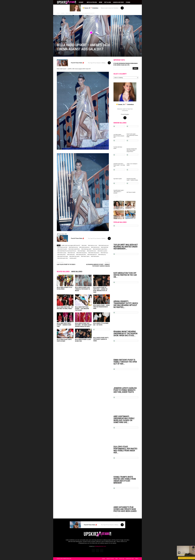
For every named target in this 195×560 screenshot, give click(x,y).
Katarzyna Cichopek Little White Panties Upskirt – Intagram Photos (132, 150)
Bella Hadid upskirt (95, 256)
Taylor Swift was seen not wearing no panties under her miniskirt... (125, 247)
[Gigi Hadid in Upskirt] (119, 173)
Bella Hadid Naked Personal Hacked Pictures (67, 250)
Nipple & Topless (92, 2)
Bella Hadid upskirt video (63, 258)
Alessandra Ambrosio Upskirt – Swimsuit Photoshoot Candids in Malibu (98, 265)
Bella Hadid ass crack (92, 245)
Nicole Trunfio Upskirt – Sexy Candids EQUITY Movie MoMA (132, 135)
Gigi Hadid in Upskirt (117, 178)
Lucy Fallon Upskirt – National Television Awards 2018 (118, 136)
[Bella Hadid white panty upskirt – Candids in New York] (65, 317)
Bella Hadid (84, 245)
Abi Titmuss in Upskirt (131, 192)
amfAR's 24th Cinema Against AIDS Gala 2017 (70, 245)
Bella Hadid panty (71, 254)
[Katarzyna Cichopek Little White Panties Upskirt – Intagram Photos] (132, 144)
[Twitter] (97, 550)
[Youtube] (101, 550)
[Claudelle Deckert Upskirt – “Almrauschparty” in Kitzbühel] (119, 185)
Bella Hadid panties (62, 254)
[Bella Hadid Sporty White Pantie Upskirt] (65, 333)
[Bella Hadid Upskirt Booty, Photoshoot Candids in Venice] (101, 332)
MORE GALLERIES (76, 271)
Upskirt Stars (63, 41)
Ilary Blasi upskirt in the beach (66, 264)
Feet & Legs (107, 2)
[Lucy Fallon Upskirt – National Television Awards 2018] (119, 129)
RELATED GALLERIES (63, 271)
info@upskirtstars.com (100, 546)
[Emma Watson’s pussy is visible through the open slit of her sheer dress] (125, 349)
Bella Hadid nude (71, 252)
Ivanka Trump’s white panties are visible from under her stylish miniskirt (124, 480)
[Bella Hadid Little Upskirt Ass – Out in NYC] (101, 317)
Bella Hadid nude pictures (93, 252)
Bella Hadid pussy (102, 254)
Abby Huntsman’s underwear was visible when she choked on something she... (123, 419)
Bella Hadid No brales (91, 250)
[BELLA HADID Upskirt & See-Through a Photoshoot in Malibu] (83, 280)
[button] (136, 2)
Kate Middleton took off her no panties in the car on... (125, 275)
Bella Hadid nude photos (82, 252)
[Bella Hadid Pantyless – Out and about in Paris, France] (65, 300)
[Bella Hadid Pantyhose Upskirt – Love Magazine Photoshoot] (83, 300)
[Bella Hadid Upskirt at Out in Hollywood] (65, 280)
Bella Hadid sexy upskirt (74, 256)
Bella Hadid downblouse (84, 247)
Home (58, 13)
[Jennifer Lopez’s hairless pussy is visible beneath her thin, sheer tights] (125, 377)
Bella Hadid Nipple (81, 250)
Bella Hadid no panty (62, 252)
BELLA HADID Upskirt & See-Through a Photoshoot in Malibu (82, 289)
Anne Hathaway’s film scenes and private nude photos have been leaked (125, 509)
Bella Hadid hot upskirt (62, 249)
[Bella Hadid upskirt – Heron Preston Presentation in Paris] (101, 299)
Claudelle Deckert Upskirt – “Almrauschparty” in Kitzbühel (118, 192)
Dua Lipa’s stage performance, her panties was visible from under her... (125, 450)
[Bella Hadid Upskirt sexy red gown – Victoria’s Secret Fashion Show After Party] (83, 317)
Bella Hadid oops (104, 252)
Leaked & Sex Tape (118, 2)
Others (128, 2)
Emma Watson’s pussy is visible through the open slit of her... (125, 362)
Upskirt (81, 2)
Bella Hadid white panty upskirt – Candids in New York (64, 325)
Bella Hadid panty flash (81, 254)
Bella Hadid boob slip (73, 247)
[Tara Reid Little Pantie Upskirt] (119, 143)
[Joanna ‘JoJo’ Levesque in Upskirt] (132, 158)
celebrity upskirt (73, 258)
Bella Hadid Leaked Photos (74, 249)
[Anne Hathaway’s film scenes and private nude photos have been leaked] (125, 496)
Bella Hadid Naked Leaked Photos (100, 249)
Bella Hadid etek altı (95, 247)
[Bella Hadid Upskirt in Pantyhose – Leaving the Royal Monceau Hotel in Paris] (101, 280)
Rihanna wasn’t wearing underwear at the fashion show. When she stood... (125, 333)
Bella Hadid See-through (63, 256)
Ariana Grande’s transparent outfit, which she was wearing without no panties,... (125, 304)
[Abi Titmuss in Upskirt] (132, 186)
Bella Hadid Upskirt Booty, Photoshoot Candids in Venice (101, 339)
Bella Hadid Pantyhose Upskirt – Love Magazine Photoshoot (82, 308)
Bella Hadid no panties (102, 250)
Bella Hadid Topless (85, 256)
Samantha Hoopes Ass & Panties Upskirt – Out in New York (119, 165)
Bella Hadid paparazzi (92, 254)
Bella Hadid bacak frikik (62, 247)
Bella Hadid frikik (104, 247)
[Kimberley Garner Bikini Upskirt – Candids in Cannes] (132, 173)
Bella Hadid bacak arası (104, 245)
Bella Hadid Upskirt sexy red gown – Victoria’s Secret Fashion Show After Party (83, 325)
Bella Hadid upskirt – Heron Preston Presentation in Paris (101, 307)
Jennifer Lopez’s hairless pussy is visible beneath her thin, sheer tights (125, 390)
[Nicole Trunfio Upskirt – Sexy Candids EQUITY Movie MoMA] (132, 129)
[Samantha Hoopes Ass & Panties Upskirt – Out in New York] (119, 158)
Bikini (100, 2)
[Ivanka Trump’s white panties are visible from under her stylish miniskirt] (125, 466)
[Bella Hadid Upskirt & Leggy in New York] (83, 333)
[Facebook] (93, 550)
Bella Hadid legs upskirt (86, 249)
